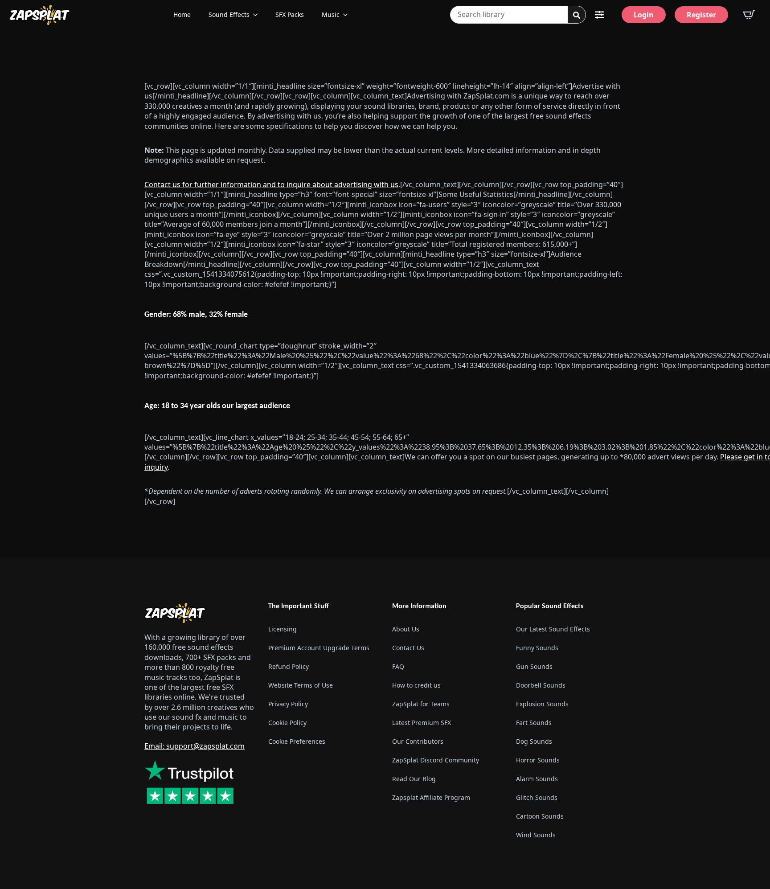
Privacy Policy (288, 704)
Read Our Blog (414, 778)
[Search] (577, 15)
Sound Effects (229, 14)
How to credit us (416, 685)
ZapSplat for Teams (421, 704)
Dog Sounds (534, 741)
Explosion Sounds (542, 704)
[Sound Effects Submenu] (258, 15)
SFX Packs (289, 14)
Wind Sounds (536, 835)
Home (182, 14)
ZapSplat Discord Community (435, 760)
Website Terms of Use (300, 685)
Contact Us (408, 647)
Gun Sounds (534, 666)
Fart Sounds (534, 722)
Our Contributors (417, 741)
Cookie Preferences (296, 741)
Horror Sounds (538, 760)
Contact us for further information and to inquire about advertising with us (271, 184)
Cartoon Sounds (540, 816)
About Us (405, 629)
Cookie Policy (287, 722)
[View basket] (749, 15)
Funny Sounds (537, 647)
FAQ (398, 666)
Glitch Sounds (536, 797)
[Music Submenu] (348, 15)
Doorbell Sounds (540, 685)
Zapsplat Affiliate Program (431, 797)
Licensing (282, 629)
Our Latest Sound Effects (553, 629)
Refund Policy (288, 666)
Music (331, 14)
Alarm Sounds (537, 778)
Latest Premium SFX (421, 722)
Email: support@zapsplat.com (194, 746)
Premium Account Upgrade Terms (318, 647)
